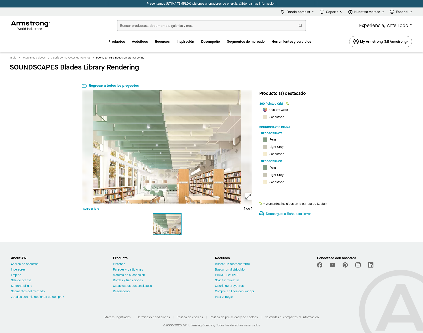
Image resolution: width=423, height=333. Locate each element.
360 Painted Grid (271, 104)
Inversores (18, 270)
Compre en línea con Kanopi (234, 291)
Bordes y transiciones (128, 280)
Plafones (119, 264)
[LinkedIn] (371, 265)
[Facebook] (320, 265)
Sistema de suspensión (129, 275)
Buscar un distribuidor (230, 270)
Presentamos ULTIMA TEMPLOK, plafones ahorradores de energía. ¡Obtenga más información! (211, 4)
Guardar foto (91, 208)
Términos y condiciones (153, 317)
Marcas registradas (117, 317)
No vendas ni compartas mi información (292, 317)
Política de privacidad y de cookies (234, 317)
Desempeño (121, 291)
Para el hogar (224, 297)
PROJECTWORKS (226, 275)
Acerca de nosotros (24, 264)
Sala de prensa (21, 280)
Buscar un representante (232, 264)
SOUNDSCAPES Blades (274, 127)
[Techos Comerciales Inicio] (30, 25)
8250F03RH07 (271, 133)
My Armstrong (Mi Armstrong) (384, 41)
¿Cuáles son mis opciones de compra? (37, 297)
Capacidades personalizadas (132, 286)
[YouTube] (332, 265)
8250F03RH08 (271, 161)
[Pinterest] (345, 265)
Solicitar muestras (227, 280)
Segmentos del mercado (28, 291)
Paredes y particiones (128, 270)
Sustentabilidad (21, 286)
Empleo (16, 275)
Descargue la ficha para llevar (288, 213)
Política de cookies (190, 317)
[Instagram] (358, 265)
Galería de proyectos (229, 286)
